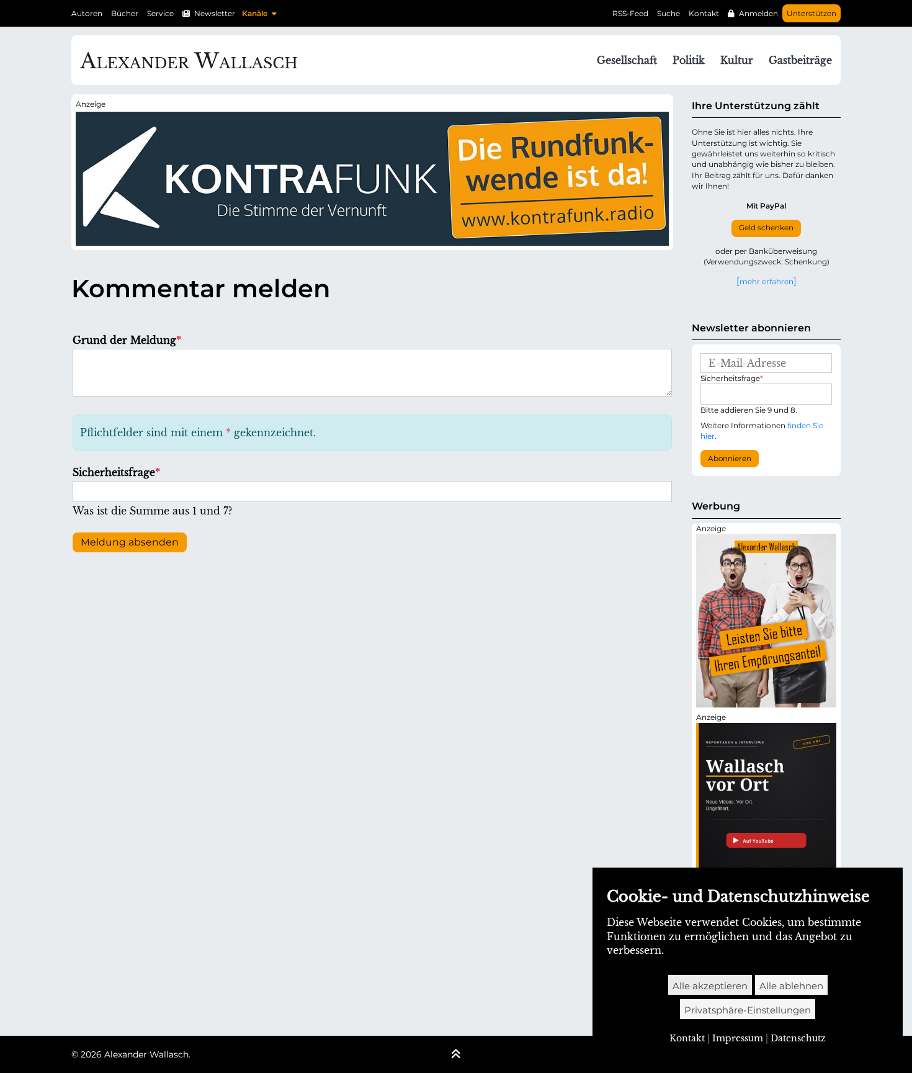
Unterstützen (811, 13)
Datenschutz (798, 1038)
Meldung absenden (130, 542)
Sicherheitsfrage (116, 472)
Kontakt (704, 13)
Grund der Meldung (127, 340)
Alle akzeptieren (710, 986)
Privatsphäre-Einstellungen (747, 1010)
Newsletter (214, 13)
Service (160, 13)
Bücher (124, 13)
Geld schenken (766, 227)
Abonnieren (729, 458)
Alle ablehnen (791, 986)
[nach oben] (456, 1055)
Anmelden (758, 13)
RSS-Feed (630, 13)
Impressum (737, 1038)
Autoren (86, 13)
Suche (668, 13)
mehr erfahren (767, 281)
